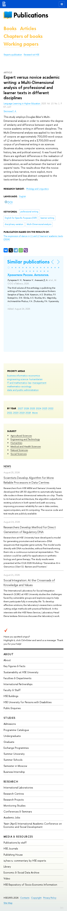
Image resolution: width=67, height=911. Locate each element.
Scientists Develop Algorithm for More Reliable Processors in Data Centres (29, 480)
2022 (50, 408)
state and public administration (23, 390)
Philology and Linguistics (37, 188)
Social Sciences (19, 453)
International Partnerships (18, 684)
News (7, 466)
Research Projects (14, 799)
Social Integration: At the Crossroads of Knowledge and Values (29, 582)
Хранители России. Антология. (28, 275)
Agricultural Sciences (21, 435)
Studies (10, 718)
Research (11, 781)
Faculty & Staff (12, 690)
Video (7, 878)
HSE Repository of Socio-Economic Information (30, 884)
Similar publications (28, 262)
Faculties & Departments (17, 678)
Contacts (24, 897)
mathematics (13, 386)
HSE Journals (11, 848)
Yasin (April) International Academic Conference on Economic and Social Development (33, 825)
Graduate (9, 742)
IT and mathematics (17, 382)
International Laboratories (18, 787)
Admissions (10, 724)
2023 (44, 408)
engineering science (17, 379)
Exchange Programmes (16, 748)
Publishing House (13, 854)
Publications (30, 15)
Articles (28, 28)
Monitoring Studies (14, 805)
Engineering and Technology (25, 439)
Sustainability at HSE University (21, 672)
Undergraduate (12, 736)
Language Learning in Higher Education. (22, 103)
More (35, 412)
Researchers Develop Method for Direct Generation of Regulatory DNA (30, 529)
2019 (22, 412)
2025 (32, 408)
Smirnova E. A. (10, 111)
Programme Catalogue (16, 730)
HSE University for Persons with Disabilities (27, 702)
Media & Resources (18, 836)
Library (7, 866)
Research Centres (14, 793)
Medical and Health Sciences (26, 446)
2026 (26, 408)
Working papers (21, 44)
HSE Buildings (11, 696)
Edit (61, 907)
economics (34, 375)
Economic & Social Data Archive (21, 872)
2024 (38, 408)
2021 (9, 412)
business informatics (17, 375)
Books (10, 28)
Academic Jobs (12, 817)
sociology (26, 386)
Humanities (16, 442)
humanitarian (36, 379)
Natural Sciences (19, 450)
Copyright (36, 897)
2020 (16, 412)
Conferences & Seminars (18, 811)
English (22, 196)
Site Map (8, 903)
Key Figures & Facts (14, 666)
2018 (28, 412)
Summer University (14, 753)
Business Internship (14, 772)
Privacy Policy (49, 897)
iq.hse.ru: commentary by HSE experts (25, 860)
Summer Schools (13, 759)
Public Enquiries (12, 708)
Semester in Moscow (15, 766)
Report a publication (13, 54)
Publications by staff (15, 842)
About (9, 654)
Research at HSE (31, 54)
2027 (20, 408)
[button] (8, 267)
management (39, 382)
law (29, 382)
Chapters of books (23, 36)
